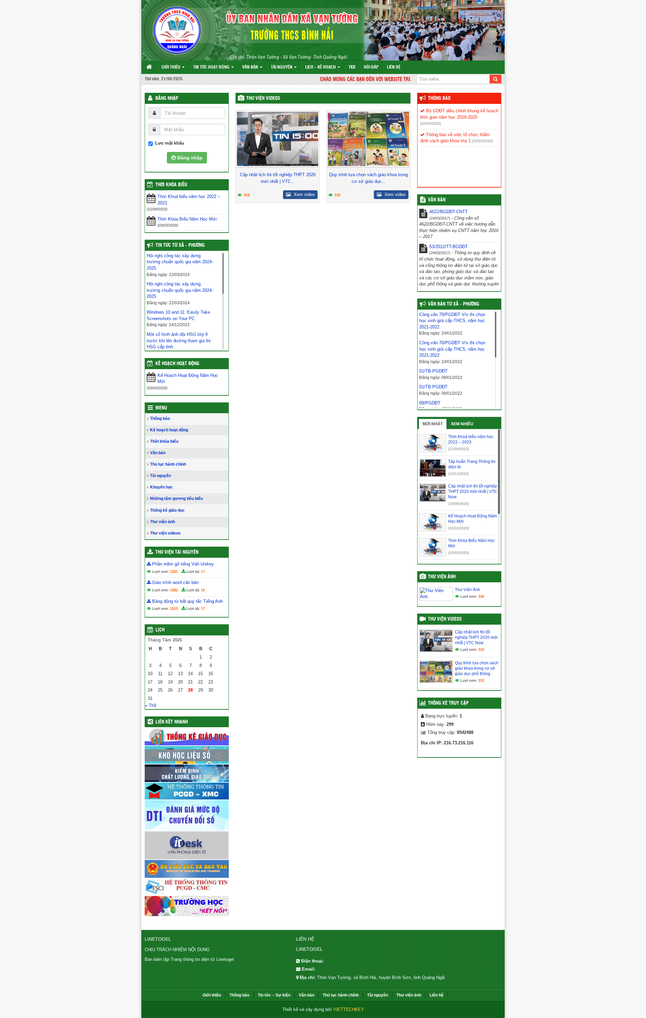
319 (247, 195)
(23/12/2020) (458, 474)
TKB (352, 67)
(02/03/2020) (430, 123)
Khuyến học (161, 487)
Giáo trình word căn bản (175, 582)
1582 (174, 590)
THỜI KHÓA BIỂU (171, 185)
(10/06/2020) (458, 504)
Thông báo (160, 418)
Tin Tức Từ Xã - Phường (180, 245)
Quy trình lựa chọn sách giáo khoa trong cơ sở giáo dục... (368, 178)
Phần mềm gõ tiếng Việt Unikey (182, 563)
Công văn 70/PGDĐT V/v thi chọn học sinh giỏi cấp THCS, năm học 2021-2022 (452, 320)
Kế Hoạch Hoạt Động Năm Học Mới (187, 378)
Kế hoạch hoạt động (177, 363)
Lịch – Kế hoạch (321, 67)
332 (337, 195)
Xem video (303, 194)
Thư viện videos (263, 98)
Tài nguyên (282, 67)
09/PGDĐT (429, 402)
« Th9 (150, 705)
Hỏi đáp (371, 67)
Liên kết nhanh (171, 722)
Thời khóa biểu (164, 441)
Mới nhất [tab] (433, 424)
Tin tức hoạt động (211, 67)
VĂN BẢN (436, 200)
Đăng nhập (166, 98)
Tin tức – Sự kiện (274, 995)
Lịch (160, 630)
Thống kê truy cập (448, 703)
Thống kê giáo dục (167, 510)
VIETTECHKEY (348, 1009)
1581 (174, 572)
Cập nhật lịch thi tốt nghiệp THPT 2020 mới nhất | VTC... (278, 178)
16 (203, 590)
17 (203, 572)
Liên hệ (393, 67)
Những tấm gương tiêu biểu (176, 498)
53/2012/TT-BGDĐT (448, 246)
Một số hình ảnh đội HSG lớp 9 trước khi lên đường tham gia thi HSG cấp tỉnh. (179, 340)
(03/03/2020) (458, 528)
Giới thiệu (171, 67)
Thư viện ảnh (162, 521)
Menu (161, 408)
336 (481, 596)
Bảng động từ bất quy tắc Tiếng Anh (187, 601)
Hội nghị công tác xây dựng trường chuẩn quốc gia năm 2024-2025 (180, 262)
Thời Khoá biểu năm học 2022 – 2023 (188, 199)
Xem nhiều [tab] (462, 424)
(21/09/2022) (458, 449)
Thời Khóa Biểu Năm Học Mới (187, 219)
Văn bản (250, 67)
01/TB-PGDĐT (433, 371)
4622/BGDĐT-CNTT (448, 211)
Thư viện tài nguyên (177, 552)
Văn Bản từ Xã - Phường (453, 304)
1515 (174, 608)
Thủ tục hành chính (168, 464)
